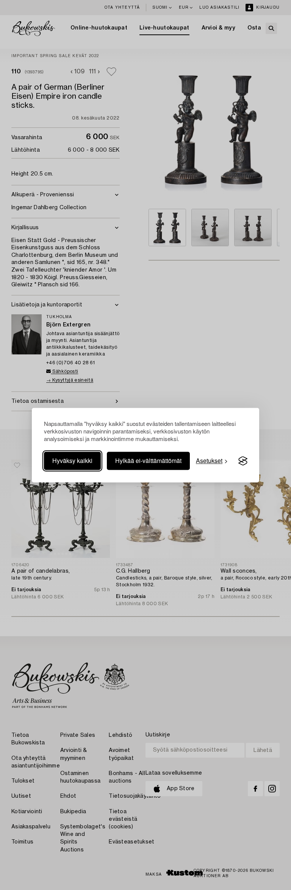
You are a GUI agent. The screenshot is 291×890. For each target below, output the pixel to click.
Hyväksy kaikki (72, 461)
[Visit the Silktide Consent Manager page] (243, 461)
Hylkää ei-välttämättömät (148, 461)
